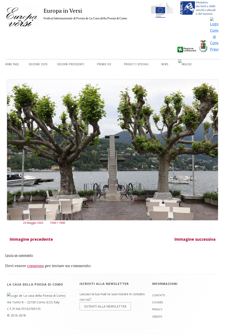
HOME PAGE (12, 64)
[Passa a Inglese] (185, 64)
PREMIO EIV (104, 64)
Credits (157, 317)
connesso (35, 265)
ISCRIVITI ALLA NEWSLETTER (105, 306)
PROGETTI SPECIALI (136, 64)
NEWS (165, 64)
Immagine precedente (31, 239)
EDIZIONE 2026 (38, 64)
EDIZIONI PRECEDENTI (70, 64)
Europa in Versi (63, 10)
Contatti (158, 295)
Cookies (157, 302)
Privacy (157, 309)
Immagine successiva (195, 239)
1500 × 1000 (57, 223)
